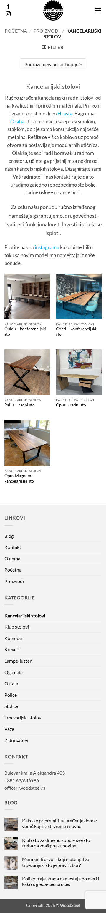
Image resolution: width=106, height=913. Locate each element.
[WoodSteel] (53, 10)
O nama (12, 558)
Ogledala (13, 672)
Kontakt (12, 547)
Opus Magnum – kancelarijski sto (19, 478)
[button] (98, 10)
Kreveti (11, 649)
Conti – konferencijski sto (76, 331)
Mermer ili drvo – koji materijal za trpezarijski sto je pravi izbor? (55, 861)
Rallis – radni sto (19, 405)
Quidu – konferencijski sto (25, 331)
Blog (9, 536)
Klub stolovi (16, 626)
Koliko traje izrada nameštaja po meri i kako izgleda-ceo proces (60, 881)
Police (10, 695)
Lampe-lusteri (18, 661)
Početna (16, 30)
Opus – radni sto (71, 405)
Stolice (11, 706)
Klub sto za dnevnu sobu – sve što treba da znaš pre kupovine (56, 842)
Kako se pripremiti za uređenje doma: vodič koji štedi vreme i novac (59, 823)
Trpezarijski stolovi (23, 717)
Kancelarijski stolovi (24, 615)
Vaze (9, 729)
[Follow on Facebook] (8, 6)
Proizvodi (47, 30)
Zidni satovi (16, 740)
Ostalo (11, 683)
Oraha (17, 121)
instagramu (47, 247)
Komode (13, 638)
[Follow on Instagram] (8, 14)
